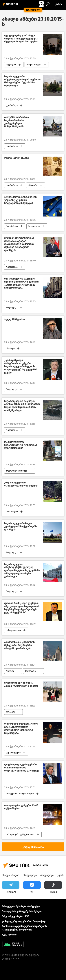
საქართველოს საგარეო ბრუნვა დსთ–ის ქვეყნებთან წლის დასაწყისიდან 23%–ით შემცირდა (22, 406)
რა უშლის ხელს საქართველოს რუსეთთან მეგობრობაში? (20, 445)
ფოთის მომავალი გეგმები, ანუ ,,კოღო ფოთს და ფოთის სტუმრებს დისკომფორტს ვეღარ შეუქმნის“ (21, 608)
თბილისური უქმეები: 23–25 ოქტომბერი (21, 807)
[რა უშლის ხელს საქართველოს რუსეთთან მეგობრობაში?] (52, 450)
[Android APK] (13, 945)
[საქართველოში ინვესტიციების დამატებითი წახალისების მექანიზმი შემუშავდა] (52, 85)
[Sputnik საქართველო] (11, 5)
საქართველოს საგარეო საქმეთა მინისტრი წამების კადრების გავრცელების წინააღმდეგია (21, 283)
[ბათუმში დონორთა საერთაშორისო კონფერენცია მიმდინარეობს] (52, 126)
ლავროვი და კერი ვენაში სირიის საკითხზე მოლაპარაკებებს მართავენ (21, 767)
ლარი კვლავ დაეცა (16, 158)
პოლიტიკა (34, 226)
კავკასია (10, 712)
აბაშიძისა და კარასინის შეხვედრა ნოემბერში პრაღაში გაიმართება (19, 645)
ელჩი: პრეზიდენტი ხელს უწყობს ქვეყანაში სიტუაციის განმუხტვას (20, 200)
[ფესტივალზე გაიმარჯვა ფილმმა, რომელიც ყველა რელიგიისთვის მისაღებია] (52, 44)
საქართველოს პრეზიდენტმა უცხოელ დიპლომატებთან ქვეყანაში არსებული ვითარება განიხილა (22, 570)
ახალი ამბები (33, 64)
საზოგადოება (13, 630)
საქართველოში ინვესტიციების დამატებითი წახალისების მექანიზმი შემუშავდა (22, 81)
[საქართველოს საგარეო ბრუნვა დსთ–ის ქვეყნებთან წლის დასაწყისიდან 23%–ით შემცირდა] (52, 410)
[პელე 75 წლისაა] (52, 328)
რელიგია (11, 64)
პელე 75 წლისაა (14, 319)
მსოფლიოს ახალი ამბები (20, 793)
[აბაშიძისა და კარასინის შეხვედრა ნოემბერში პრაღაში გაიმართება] (52, 651)
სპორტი (10, 348)
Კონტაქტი (33, 906)
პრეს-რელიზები (12, 916)
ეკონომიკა (12, 105)
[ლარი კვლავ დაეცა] (52, 166)
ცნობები (32, 185)
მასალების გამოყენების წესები (22, 911)
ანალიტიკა (30, 875)
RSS (27, 916)
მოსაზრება (12, 226)
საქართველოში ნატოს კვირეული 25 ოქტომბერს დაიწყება (20, 526)
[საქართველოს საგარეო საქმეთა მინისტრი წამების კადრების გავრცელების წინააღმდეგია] (52, 287)
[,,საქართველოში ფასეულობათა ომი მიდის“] (52, 491)
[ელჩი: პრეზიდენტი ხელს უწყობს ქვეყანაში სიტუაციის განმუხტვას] (52, 206)
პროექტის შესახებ (14, 906)
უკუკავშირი (9, 934)
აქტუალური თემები (16, 471)
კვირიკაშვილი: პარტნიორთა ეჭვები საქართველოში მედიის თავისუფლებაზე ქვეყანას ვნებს (20, 366)
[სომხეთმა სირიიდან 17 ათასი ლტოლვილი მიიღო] (52, 691)
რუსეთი (10, 671)
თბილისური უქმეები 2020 (20, 834)
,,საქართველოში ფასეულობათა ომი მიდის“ (21, 484)
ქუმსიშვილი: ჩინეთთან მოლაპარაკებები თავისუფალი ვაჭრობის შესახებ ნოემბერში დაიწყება (19, 244)
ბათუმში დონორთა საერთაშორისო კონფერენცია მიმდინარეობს (16, 122)
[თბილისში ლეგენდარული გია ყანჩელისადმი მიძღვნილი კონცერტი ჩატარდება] (52, 732)
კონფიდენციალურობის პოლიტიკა (24, 921)
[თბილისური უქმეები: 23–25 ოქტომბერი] (52, 814)
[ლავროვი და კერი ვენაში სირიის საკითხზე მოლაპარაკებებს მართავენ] (52, 773)
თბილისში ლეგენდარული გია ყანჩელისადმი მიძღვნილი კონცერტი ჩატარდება (21, 728)
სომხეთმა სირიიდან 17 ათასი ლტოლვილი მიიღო (21, 684)
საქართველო (13, 752)
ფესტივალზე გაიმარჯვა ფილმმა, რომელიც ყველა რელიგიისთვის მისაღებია (21, 38)
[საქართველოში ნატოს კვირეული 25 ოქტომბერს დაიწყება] (52, 532)
